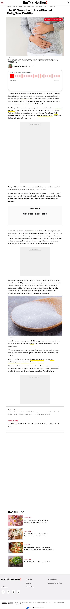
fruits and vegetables (37, 359)
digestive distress (27, 98)
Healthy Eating (17, 6)
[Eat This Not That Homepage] (35, 2)
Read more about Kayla (43, 414)
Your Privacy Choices (37, 608)
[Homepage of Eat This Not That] (11, 579)
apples (52, 359)
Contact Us (29, 587)
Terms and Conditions (55, 583)
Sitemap (28, 583)
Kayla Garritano (20, 66)
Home (9, 6)
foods (32, 343)
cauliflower (11, 362)
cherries (32, 362)
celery (18, 362)
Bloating (12, 424)
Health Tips (53, 424)
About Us (29, 579)
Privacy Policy (52, 579)
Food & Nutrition (38, 424)
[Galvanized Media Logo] (7, 603)
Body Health (23, 424)
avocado (41, 362)
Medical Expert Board (45, 115)
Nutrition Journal (30, 231)
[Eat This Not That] (35, 208)
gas (22, 198)
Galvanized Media (27, 602)
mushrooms (25, 362)
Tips (9, 426)
